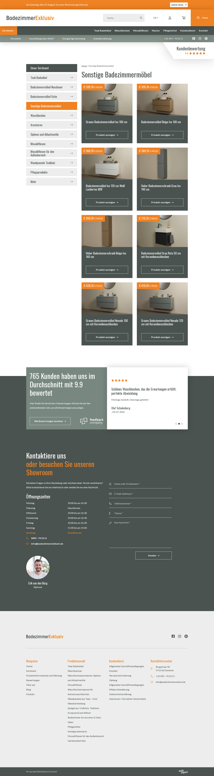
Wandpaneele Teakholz (43, 163)
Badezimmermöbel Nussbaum (46, 87)
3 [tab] (182, 424)
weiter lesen (177, 4)
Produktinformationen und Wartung (44, 675)
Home (84, 66)
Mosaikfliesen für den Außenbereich (42, 153)
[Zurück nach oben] (208, 770)
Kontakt (203, 30)
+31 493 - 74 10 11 (173, 38)
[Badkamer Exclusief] (30, 17)
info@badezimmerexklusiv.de (47, 543)
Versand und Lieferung (120, 675)
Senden (152, 555)
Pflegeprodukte (39, 172)
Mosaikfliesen (140, 30)
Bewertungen (33, 680)
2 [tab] (179, 424)
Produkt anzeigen (105, 134)
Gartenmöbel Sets (77, 740)
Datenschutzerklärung (120, 694)
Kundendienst (187, 30)
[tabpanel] (147, 398)
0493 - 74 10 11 (39, 538)
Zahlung (113, 680)
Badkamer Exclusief (49, 771)
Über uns (30, 684)
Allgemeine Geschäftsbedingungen (126, 666)
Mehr (33, 181)
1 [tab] (176, 424)
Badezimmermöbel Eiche (44, 96)
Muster (156, 30)
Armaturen (36, 125)
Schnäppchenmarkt (77, 731)
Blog (28, 689)
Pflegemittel (170, 30)
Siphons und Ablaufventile (45, 134)
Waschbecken (122, 30)
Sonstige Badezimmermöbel (46, 106)
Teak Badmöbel (102, 30)
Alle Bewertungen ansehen (48, 421)
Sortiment (7, 30)
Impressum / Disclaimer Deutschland (127, 698)
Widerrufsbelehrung (119, 689)
